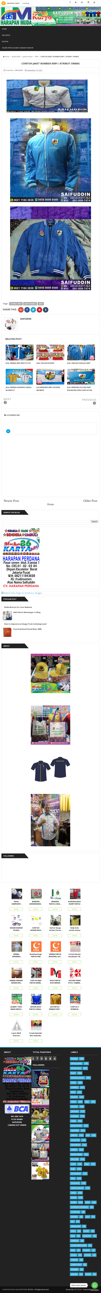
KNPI (40, 304)
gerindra (74, 1111)
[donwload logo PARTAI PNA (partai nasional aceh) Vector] (35, 947)
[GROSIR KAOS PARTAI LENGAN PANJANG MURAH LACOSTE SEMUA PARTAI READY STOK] (35, 1000)
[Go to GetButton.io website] (94, 1290)
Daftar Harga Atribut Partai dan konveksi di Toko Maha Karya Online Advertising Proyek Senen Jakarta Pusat (55, 929)
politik (73, 1202)
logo (73, 1169)
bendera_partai (77, 1078)
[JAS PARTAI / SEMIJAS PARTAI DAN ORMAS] (55, 1000)
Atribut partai (76, 1063)
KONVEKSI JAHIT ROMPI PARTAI (74, 902)
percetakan (75, 1173)
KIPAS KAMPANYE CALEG (16, 902)
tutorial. (74, 1106)
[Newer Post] (5, 403)
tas (72, 1221)
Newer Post (11, 500)
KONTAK (5, 41)
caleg (73, 1121)
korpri (73, 1255)
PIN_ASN (74, 1159)
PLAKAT (86, 1250)
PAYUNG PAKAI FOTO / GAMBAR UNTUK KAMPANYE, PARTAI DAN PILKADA (74, 981)
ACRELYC (74, 1240)
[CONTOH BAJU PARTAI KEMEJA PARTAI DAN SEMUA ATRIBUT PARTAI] (35, 973)
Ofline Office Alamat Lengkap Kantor (17, 48)
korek (86, 1231)
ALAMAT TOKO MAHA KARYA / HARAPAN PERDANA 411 (16, 1008)
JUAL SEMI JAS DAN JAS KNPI (78, 363)
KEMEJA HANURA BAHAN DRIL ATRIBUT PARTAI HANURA (16, 981)
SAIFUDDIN (25, 318)
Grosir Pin (75, 1140)
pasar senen (76, 1125)
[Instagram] (88, 2)
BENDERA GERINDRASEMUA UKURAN (35, 902)
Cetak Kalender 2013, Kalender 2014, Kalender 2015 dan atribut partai (35, 1034)
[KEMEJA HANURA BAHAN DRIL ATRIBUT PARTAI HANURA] (16, 973)
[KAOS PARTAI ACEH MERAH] (55, 973)
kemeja (74, 1058)
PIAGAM (74, 1269)
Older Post (90, 500)
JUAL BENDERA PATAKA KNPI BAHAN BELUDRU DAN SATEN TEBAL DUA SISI (79, 390)
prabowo (87, 1236)
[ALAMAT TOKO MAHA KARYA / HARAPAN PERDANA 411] (16, 1000)
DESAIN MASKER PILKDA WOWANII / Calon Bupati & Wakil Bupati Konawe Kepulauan (16, 929)
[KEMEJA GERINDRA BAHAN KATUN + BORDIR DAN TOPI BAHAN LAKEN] (16, 947)
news (73, 1082)
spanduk (74, 1130)
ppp (72, 1236)
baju (87, 1164)
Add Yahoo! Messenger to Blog (27, 612)
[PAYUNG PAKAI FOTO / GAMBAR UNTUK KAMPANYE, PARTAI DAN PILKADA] (74, 973)
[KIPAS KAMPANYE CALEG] (16, 894)
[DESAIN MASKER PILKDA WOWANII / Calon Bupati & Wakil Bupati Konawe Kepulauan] (16, 921)
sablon (74, 1149)
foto (73, 1178)
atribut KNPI (16, 304)
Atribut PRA (75, 1226)
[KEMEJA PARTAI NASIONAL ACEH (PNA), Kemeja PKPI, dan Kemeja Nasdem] (55, 947)
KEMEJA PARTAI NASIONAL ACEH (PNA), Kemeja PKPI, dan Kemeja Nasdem (55, 955)
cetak (73, 1193)
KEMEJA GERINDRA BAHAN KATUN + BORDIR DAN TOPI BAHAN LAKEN (16, 955)
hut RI (88, 1274)
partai (73, 1197)
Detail (16, 909)
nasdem (74, 1116)
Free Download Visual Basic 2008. (27, 629)
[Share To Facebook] (27, 310)
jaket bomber (30, 304)
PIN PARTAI (6, 35)
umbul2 (74, 1260)
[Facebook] (70, 2)
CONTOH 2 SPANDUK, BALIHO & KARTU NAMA (74, 1008)
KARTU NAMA (76, 1154)
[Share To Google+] (21, 310)
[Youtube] (94, 2)
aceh (73, 1164)
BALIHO (74, 1097)
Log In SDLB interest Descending (16, 1034)
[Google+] (82, 2)
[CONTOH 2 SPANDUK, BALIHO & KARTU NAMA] (74, 1000)
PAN (73, 1250)
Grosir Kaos (76, 1068)
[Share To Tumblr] (45, 310)
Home (4, 29)
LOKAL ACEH (76, 1264)
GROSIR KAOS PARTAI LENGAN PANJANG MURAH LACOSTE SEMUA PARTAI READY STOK (35, 1008)
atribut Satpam (77, 1188)
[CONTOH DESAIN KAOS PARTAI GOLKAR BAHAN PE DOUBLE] (35, 921)
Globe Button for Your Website (18, 607)
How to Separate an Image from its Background (25, 624)
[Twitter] (76, 2)
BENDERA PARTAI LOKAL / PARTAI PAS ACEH (55, 902)
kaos (73, 1073)
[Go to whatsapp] (94, 1285)
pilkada (74, 1217)
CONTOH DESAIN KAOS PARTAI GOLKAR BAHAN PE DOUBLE (35, 929)
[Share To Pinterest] (39, 310)
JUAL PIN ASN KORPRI (45, 363)
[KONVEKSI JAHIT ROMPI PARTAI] (74, 894)
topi (87, 1101)
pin (88, 1135)
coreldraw (75, 1212)
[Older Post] (94, 403)
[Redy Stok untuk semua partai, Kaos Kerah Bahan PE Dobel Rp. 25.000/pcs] (74, 921)
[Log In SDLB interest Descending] (16, 1026)
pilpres (74, 1135)
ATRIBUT (74, 1087)
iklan (73, 1231)
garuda (74, 1274)
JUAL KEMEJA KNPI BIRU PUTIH (18, 363)
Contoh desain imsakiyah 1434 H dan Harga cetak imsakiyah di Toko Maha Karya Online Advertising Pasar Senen (74, 955)
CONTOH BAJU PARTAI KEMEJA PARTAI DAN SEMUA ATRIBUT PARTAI (35, 981)
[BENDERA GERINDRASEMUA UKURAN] (35, 894)
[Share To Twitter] (33, 310)
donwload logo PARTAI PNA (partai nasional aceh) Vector (36, 955)
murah (87, 1255)
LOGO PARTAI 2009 (78, 1245)
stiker (73, 1101)
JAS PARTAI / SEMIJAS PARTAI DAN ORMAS (55, 1008)
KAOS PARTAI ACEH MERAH (55, 981)
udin (87, 1202)
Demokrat (75, 1183)
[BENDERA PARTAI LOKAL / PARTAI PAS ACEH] (55, 894)
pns (87, 1217)
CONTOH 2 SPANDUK (79, 1207)
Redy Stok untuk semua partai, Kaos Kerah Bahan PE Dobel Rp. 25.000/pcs (74, 929)
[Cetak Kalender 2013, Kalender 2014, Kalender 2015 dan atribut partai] (35, 1026)
